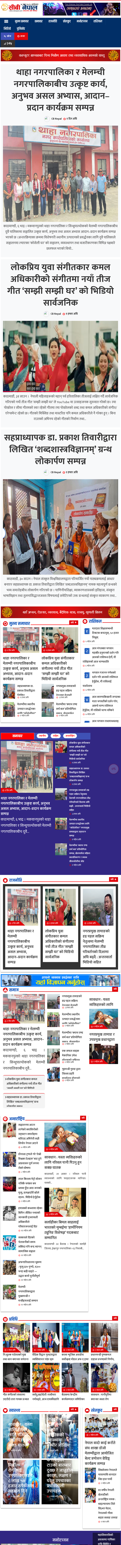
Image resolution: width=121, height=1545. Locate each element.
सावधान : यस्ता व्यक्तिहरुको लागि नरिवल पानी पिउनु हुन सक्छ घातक (20, 1435)
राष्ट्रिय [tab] (55, 736)
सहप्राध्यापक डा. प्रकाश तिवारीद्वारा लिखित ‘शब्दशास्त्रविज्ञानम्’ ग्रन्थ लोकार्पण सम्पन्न (60, 449)
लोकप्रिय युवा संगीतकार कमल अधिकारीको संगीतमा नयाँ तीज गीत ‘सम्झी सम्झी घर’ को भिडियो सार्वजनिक (60, 285)
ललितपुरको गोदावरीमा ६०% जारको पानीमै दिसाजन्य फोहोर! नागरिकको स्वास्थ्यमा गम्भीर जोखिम (60, 1427)
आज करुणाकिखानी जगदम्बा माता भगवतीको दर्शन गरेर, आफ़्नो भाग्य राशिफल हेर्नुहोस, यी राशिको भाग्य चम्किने (101, 705)
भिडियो (7, 28)
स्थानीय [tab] (42, 736)
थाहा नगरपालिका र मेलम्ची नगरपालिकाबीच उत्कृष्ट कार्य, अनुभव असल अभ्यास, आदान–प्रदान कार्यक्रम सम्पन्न (60, 90)
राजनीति (53, 21)
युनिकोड (21, 28)
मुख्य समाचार (22, 21)
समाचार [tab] (17, 736)
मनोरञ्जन (82, 21)
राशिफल (98, 21)
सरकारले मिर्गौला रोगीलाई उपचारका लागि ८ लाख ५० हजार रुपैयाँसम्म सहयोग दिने (21, 1475)
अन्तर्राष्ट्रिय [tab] (70, 736)
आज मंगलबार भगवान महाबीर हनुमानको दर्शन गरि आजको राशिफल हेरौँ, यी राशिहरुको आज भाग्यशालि (101, 656)
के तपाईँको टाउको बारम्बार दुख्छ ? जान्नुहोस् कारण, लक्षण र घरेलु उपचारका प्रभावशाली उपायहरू (60, 1475)
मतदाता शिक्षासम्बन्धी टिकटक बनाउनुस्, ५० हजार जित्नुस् (102, 634)
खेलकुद (67, 21)
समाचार (38, 21)
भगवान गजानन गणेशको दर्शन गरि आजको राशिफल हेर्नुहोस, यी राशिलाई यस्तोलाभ (100, 681)
